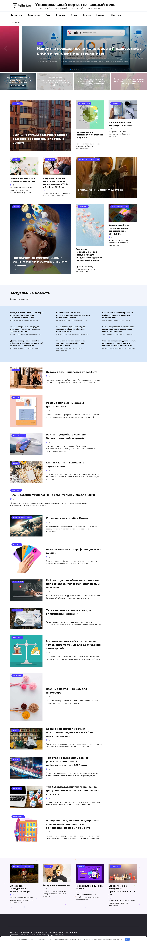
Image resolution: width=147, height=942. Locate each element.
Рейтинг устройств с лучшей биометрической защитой (67, 436)
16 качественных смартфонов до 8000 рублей (73, 551)
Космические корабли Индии (67, 518)
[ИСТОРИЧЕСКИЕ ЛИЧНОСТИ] (24, 881)
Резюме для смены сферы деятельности (65, 404)
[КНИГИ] (26, 481)
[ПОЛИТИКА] (123, 881)
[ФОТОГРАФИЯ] (26, 599)
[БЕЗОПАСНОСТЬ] (26, 453)
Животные (116, 15)
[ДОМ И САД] (26, 628)
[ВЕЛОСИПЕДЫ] (26, 845)
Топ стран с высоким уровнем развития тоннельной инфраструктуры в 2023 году (67, 761)
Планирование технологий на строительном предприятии (52, 495)
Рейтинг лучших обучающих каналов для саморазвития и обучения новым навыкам (73, 584)
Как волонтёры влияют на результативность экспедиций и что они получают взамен (73, 315)
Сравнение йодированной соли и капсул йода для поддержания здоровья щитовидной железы (89, 255)
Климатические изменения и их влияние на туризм (89, 135)
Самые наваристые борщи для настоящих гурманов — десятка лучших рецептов (25, 329)
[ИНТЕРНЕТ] (26, 806)
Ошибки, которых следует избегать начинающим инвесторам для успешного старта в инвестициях (119, 343)
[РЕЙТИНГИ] (26, 571)
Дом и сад (60, 15)
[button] (70, 69)
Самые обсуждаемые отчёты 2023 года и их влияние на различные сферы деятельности (118, 329)
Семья (74, 15)
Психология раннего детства (100, 189)
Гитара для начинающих (56, 885)
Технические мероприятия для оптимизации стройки (68, 612)
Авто (48, 15)
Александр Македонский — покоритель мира (20, 889)
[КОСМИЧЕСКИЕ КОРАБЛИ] (26, 535)
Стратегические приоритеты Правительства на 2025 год (122, 890)
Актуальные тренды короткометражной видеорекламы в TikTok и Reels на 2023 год (56, 182)
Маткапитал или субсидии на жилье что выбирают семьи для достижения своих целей (73, 644)
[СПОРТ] (26, 387)
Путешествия (34, 15)
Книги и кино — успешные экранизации (65, 464)
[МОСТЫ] (26, 777)
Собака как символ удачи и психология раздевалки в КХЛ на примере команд (69, 732)
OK (127, 939)
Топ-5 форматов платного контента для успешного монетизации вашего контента (72, 790)
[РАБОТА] (26, 426)
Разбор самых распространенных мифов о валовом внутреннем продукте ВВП (117, 315)
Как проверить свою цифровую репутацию (121, 124)
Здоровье (101, 15)
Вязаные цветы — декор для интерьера (66, 690)
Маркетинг (16, 22)
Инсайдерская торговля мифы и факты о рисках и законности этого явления (40, 261)
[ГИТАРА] (57, 880)
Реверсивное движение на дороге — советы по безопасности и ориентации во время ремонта (72, 824)
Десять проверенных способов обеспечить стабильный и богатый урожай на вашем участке (26, 343)
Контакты (60, 935)
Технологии (16, 15)
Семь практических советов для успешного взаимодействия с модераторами (71, 343)
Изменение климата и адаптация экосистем (22, 180)
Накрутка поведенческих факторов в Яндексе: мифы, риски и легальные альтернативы (27, 315)
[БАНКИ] (90, 881)
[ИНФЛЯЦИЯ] (26, 666)
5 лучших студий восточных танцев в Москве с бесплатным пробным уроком (40, 138)
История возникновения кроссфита (72, 372)
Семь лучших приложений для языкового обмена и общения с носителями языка (70, 329)
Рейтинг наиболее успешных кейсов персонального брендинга (119, 229)
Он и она (87, 15)
